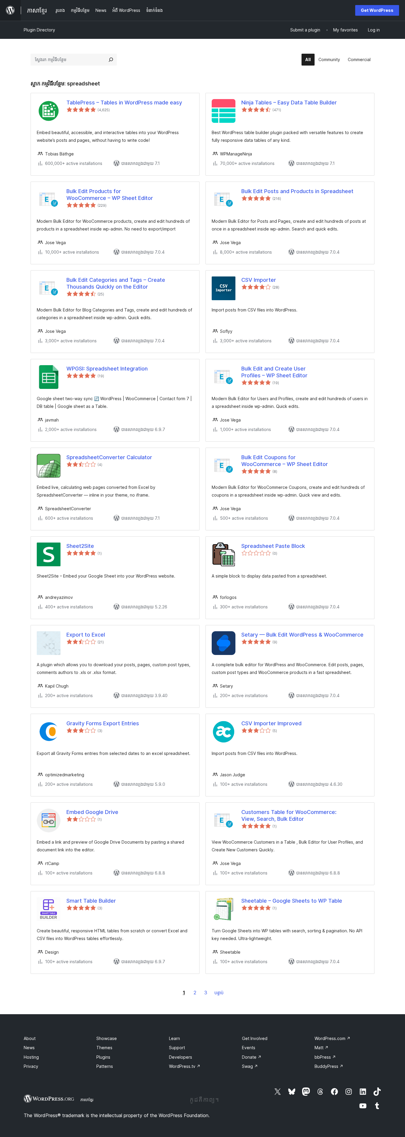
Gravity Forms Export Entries (102, 723)
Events (248, 1047)
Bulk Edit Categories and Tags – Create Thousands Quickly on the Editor (115, 283)
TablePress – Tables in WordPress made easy (124, 102)
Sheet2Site (80, 546)
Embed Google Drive (92, 812)
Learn (174, 1038)
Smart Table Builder (91, 901)
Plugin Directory (39, 29)
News (29, 1047)
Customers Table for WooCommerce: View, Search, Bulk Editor (289, 815)
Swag (250, 1066)
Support (177, 1047)
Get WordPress (377, 10)
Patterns (104, 1066)
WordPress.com (332, 1038)
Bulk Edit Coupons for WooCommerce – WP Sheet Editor (284, 460)
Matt (322, 1047)
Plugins (103, 1057)
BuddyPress (329, 1066)
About (30, 1038)
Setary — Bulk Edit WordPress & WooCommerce (302, 635)
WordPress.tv (184, 1066)
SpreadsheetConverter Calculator (109, 457)
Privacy (31, 1066)
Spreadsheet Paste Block (273, 546)
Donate (252, 1057)
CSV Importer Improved (271, 723)
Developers (180, 1057)
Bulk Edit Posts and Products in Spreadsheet (297, 191)
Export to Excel (85, 635)
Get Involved (254, 1038)
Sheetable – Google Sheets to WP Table (291, 901)
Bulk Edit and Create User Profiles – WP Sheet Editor (274, 372)
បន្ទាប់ (219, 992)
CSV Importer (258, 280)
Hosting (31, 1057)
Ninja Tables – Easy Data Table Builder (289, 102)
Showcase (106, 1038)
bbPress (325, 1057)
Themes (104, 1047)
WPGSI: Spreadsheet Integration (107, 368)
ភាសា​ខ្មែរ (86, 1099)
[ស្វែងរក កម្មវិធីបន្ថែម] (111, 60)
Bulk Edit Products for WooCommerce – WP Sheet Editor (109, 194)
